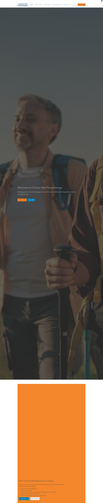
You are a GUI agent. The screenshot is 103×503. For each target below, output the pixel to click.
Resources (66, 4)
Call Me (73, 4)
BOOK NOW (22, 200)
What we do (47, 4)
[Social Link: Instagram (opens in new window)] (101, 0)
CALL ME (31, 200)
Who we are (38, 4)
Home (31, 4)
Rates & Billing (57, 4)
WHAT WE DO (24, 498)
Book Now (81, 4)
